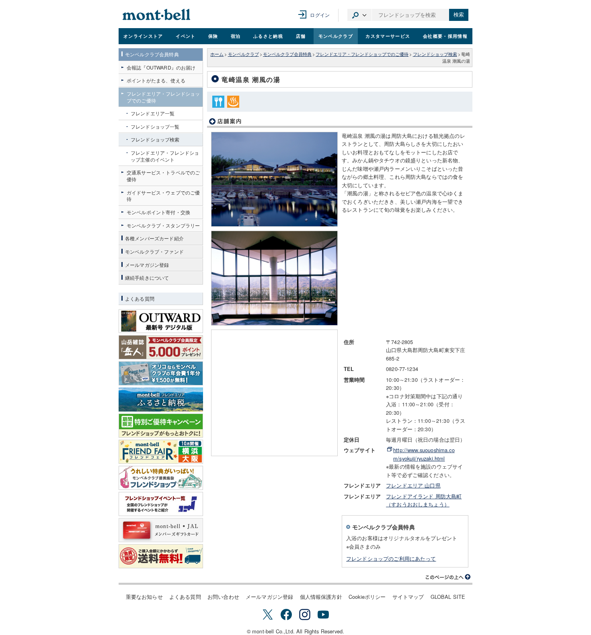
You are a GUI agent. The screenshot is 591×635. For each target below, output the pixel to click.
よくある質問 (185, 596)
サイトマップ (408, 596)
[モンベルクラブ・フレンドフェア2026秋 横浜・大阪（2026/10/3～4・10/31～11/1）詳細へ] (161, 452)
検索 (459, 15)
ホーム (217, 54)
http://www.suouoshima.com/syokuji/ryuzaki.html (424, 454)
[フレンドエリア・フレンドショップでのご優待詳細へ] (161, 478)
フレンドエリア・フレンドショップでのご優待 (362, 54)
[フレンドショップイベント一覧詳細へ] (161, 504)
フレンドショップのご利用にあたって (391, 558)
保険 (213, 36)
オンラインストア (143, 36)
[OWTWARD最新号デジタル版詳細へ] (161, 321)
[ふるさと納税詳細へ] (161, 399)
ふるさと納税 (268, 36)
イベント (185, 36)
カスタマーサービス (387, 36)
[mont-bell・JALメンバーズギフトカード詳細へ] (161, 530)
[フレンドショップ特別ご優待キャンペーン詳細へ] (161, 426)
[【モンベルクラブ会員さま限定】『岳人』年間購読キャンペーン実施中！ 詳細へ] (161, 347)
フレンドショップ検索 (435, 54)
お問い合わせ (223, 596)
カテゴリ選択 (359, 15)
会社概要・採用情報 (445, 36)
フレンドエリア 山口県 (413, 485)
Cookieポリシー (367, 596)
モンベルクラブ (335, 36)
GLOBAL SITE (448, 596)
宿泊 (236, 36)
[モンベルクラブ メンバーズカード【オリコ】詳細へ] (161, 373)
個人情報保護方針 (321, 596)
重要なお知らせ (144, 596)
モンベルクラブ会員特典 (287, 54)
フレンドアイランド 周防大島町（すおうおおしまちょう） (424, 500)
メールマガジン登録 (269, 596)
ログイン (320, 14)
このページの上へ (448, 577)
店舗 (301, 36)
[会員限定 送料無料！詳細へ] (161, 556)
